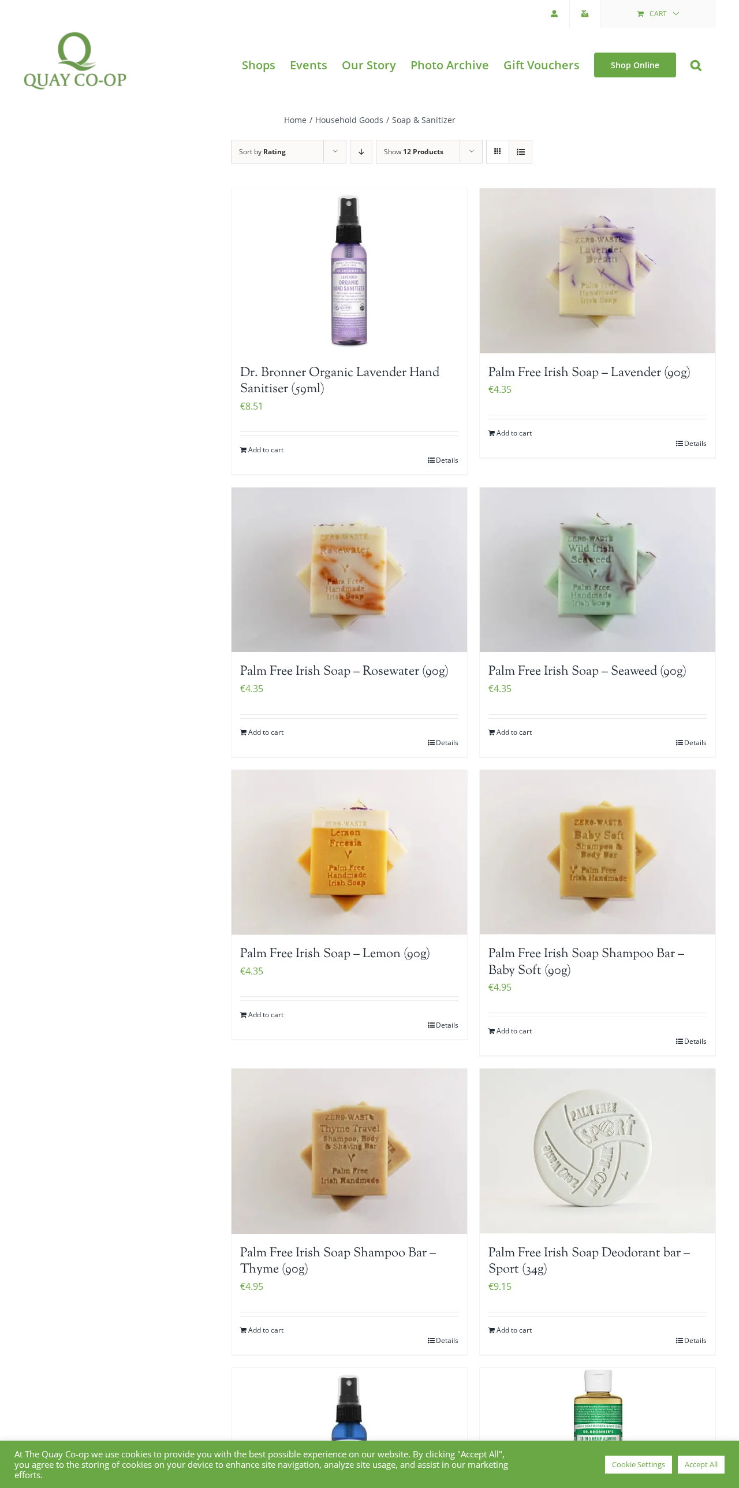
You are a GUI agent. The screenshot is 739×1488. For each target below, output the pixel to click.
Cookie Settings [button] (638, 1464)
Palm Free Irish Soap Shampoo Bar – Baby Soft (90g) (586, 962)
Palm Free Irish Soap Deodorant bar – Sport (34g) (589, 1261)
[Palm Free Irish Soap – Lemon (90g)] (349, 852)
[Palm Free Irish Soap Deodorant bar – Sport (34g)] (597, 1151)
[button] (696, 65)
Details (447, 460)
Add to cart (265, 450)
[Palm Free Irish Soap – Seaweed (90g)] (597, 570)
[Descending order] (361, 151)
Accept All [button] (701, 1464)
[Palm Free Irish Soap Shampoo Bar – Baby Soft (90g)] (597, 852)
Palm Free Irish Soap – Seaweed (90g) (587, 672)
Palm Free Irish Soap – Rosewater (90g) (344, 672)
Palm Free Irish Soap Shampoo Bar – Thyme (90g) (338, 1261)
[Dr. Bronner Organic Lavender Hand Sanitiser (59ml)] (349, 271)
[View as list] (520, 151)
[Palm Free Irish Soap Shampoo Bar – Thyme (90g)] (349, 1151)
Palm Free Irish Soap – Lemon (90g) (335, 954)
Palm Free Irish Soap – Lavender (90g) (589, 373)
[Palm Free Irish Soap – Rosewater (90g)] (349, 570)
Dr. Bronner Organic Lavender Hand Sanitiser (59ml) (339, 381)
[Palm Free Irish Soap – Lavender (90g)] (597, 271)
